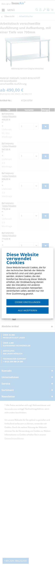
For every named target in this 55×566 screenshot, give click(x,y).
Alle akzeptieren (27, 310)
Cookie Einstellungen (27, 302)
